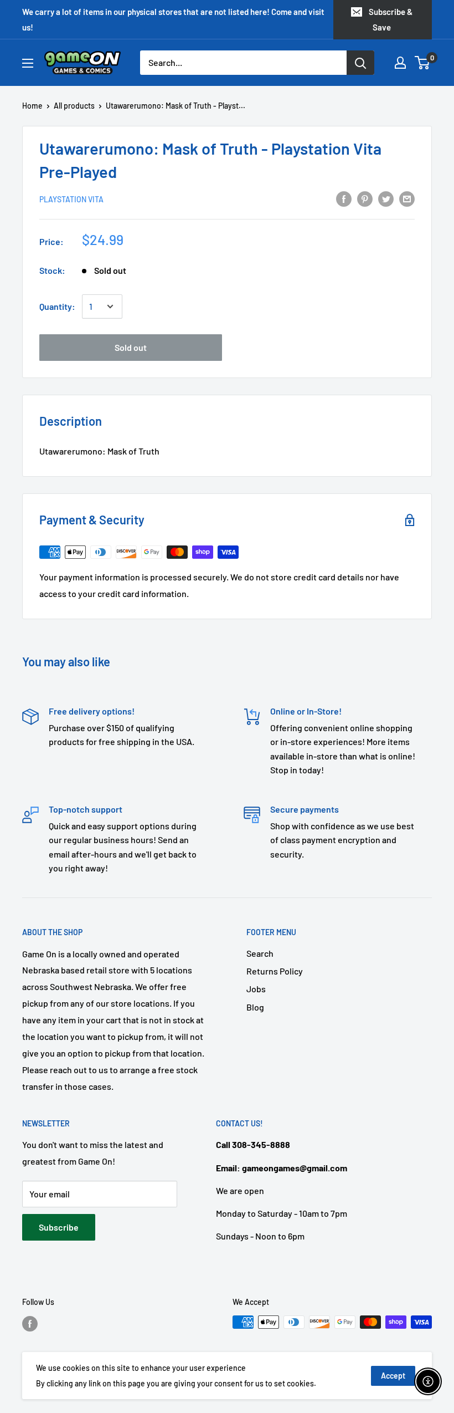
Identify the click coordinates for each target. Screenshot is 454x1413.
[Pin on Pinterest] (365, 198)
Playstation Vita (71, 199)
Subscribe (59, 1227)
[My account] (400, 63)
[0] (423, 62)
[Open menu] (27, 63)
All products (74, 105)
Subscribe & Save (390, 19)
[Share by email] (407, 198)
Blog (255, 1007)
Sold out (131, 347)
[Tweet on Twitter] (386, 198)
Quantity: (57, 306)
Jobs (256, 988)
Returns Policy (274, 971)
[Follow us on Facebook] (30, 1323)
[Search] (360, 62)
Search (260, 953)
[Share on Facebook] (344, 198)
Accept (393, 1375)
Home (32, 105)
